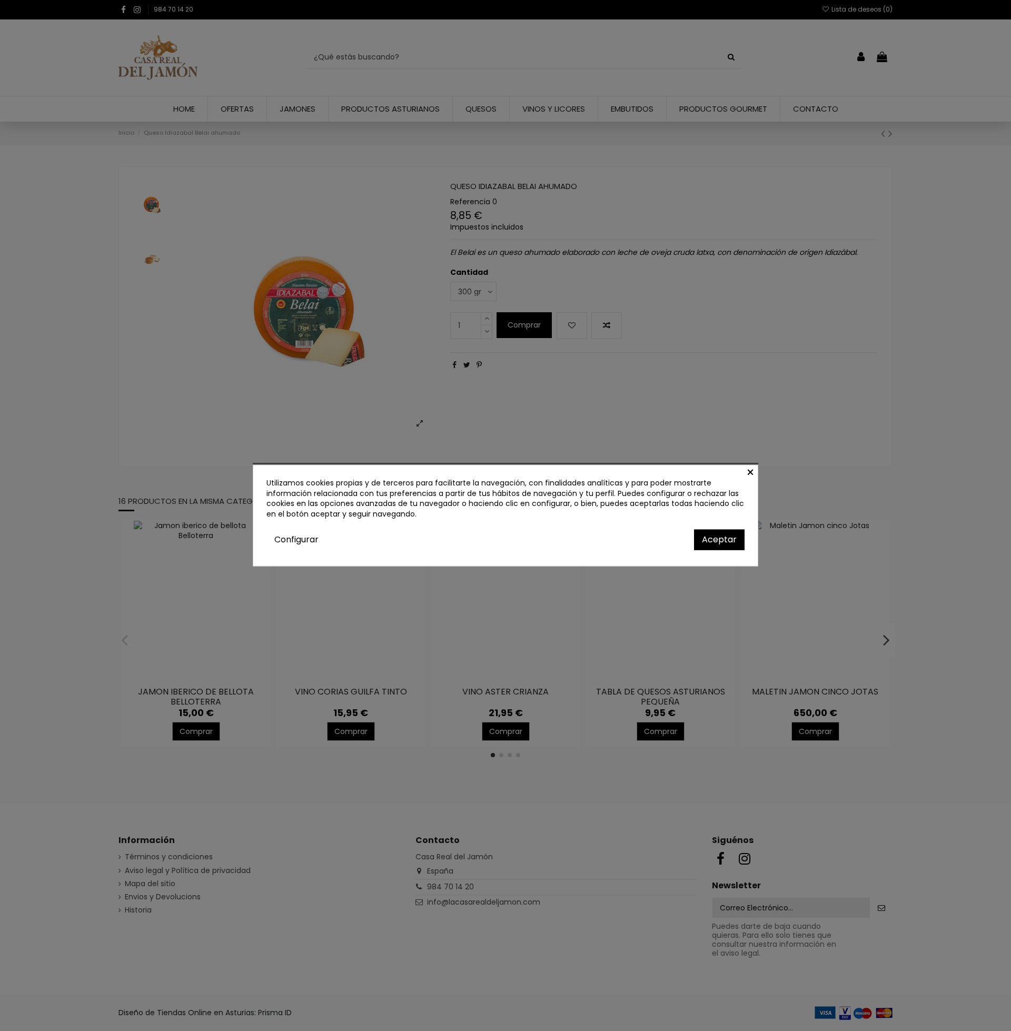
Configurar (296, 539)
